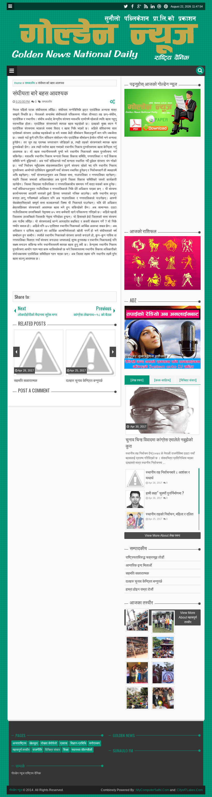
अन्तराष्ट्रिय (19, 743)
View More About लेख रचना (162, 535)
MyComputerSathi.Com (152, 790)
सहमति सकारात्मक (137, 573)
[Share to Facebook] (130, 430)
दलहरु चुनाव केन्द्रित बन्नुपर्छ (144, 581)
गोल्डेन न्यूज (15, 790)
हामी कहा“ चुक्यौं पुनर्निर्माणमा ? (165, 493)
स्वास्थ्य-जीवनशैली (82, 750)
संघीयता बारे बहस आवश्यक (40, 92)
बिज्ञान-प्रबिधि (78, 743)
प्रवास (63, 743)
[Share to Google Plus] (143, 430)
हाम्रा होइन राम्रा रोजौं (139, 589)
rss (145, 6)
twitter (125, 6)
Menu (10, 6)
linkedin (152, 6)
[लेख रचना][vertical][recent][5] (137, 381)
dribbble (159, 6)
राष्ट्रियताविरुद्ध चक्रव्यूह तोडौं (145, 557)
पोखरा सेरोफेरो (49, 743)
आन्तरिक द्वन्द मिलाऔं (139, 565)
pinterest (166, 6)
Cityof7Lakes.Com (190, 790)
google (139, 6)
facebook (132, 6)
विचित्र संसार (52, 750)
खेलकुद (33, 743)
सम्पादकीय (47, 101)
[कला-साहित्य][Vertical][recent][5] (162, 381)
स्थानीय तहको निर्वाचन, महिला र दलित (169, 513)
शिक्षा (66, 750)
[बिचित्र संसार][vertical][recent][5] (187, 381)
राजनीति (37, 750)
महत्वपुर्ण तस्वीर (21, 750)
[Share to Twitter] (136, 430)
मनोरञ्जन (94, 743)
